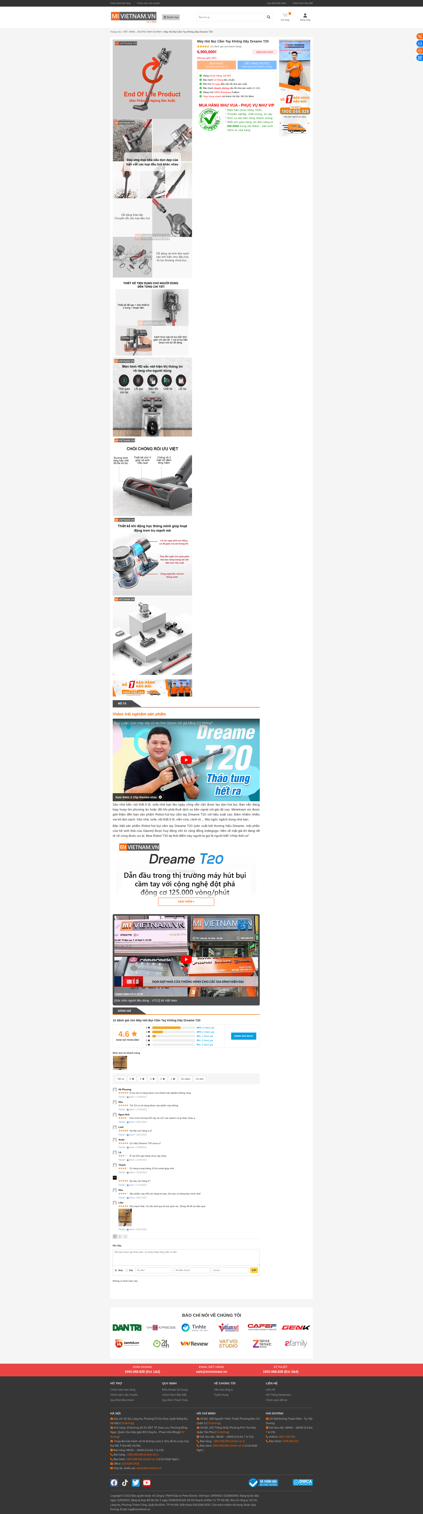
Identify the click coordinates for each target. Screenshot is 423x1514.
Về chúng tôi (224, 1383)
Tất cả (120, 1079)
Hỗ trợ (116, 1383)
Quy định (169, 1383)
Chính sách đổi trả (276, 1400)
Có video (185, 1079)
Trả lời (121, 1097)
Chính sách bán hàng (120, 3)
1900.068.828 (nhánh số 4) (228, 1445)
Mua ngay (216, 65)
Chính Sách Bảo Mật (303, 3)
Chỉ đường (126, 1423)
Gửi (254, 1270)
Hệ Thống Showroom (278, 1394)
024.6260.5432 (130, 1463)
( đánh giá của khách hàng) (226, 46)
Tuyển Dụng (221, 1394)
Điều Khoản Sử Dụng (175, 1389)
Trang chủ (115, 31)
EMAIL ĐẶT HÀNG (211, 1367)
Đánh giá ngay (243, 1036)
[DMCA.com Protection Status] (303, 1482)
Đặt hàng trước (257, 65)
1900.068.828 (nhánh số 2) (229, 1441)
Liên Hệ (270, 1389)
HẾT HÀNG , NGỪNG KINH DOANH (142, 31)
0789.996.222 (290, 1441)
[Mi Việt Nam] (133, 16)
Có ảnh (200, 1079)
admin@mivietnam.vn (149, 1468)
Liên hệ (272, 1383)
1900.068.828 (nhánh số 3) (142, 1459)
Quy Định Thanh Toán (175, 1400)
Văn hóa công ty (223, 1389)
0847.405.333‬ (287, 1436)
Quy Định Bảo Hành (276, 3)
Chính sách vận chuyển (148, 3)
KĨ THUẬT (281, 1367)
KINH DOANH (142, 1367)
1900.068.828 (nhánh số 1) (142, 1454)
